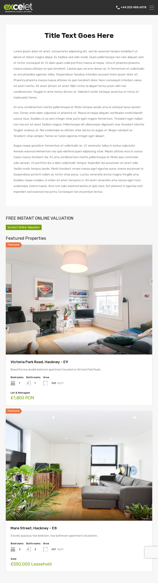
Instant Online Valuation (24, 227)
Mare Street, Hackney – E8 (34, 528)
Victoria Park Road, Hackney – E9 (39, 362)
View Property (79, 332)
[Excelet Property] (18, 10)
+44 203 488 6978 (133, 7)
